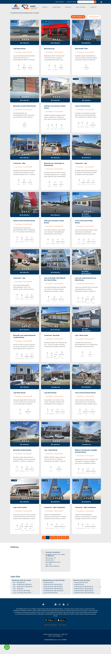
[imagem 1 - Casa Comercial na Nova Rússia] (86, 202)
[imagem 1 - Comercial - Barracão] (55, 317)
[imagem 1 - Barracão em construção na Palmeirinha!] (55, 145)
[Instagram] (51, 604)
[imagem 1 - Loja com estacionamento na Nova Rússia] (86, 259)
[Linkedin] (55, 604)
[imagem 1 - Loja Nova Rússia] (24, 30)
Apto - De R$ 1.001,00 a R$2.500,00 (22, 586)
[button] (101, 2)
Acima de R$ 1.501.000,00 (50, 592)
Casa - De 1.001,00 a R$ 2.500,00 (22, 592)
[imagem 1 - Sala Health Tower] (86, 30)
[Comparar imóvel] (37, 24)
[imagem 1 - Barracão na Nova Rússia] (24, 431)
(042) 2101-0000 (71, 2)
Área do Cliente (60, 2)
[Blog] (63, 604)
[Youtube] (47, 604)
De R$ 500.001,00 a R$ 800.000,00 (53, 588)
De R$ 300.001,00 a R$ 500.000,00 (53, 586)
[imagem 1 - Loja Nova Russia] (24, 374)
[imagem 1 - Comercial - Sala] (24, 145)
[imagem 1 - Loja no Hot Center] (24, 489)
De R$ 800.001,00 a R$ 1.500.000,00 (53, 590)
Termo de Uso (63, 625)
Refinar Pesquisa (77, 17)
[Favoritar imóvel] (37, 22)
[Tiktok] (67, 604)
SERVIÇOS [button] (68, 7)
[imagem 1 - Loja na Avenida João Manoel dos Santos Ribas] (55, 259)
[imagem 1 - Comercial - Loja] (86, 145)
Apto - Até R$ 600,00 (19, 582)
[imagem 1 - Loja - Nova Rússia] (55, 431)
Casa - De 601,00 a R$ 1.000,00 (21, 590)
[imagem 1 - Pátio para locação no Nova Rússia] (55, 202)
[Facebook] (43, 604)
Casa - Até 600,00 (18, 588)
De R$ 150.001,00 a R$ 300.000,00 (52, 584)
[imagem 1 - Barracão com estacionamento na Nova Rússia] (24, 317)
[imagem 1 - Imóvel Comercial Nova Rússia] (24, 202)
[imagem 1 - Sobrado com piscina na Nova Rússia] (55, 87)
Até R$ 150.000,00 (48, 582)
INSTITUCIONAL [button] (81, 7)
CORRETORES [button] (56, 7)
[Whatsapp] (59, 604)
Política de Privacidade (50, 625)
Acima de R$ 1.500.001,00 (81, 582)
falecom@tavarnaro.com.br (52, 562)
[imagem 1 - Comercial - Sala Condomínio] (55, 489)
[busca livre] (95, 1)
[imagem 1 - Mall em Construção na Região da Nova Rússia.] (86, 431)
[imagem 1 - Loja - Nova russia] (86, 317)
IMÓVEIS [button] (45, 7)
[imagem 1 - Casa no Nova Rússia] (86, 87)
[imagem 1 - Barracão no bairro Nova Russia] (24, 87)
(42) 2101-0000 (49, 560)
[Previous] (13, 30)
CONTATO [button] (93, 7)
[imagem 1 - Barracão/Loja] (55, 30)
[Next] (36, 30)
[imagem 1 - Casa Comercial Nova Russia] (86, 374)
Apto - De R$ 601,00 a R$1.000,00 (22, 584)
